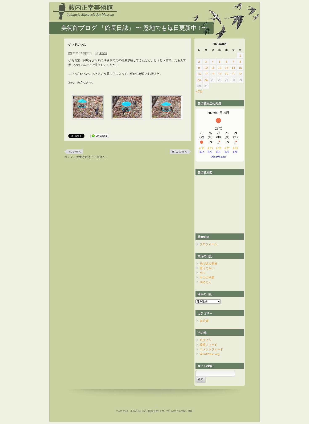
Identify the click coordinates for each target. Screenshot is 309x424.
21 (233, 74)
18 (212, 74)
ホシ (203, 272)
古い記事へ (74, 151)
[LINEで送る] (99, 136)
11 (212, 67)
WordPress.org (210, 354)
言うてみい (207, 268)
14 (233, 67)
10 (206, 67)
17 (206, 74)
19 (219, 74)
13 (226, 67)
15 (240, 67)
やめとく (205, 282)
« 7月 (199, 91)
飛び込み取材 (208, 263)
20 (226, 74)
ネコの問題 (207, 277)
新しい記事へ (179, 151)
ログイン (205, 340)
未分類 (103, 53)
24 (206, 80)
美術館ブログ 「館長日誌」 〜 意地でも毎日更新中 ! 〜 (134, 28)
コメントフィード (211, 349)
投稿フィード (208, 344)
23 (199, 80)
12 (219, 67)
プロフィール (208, 244)
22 (240, 74)
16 (199, 74)
